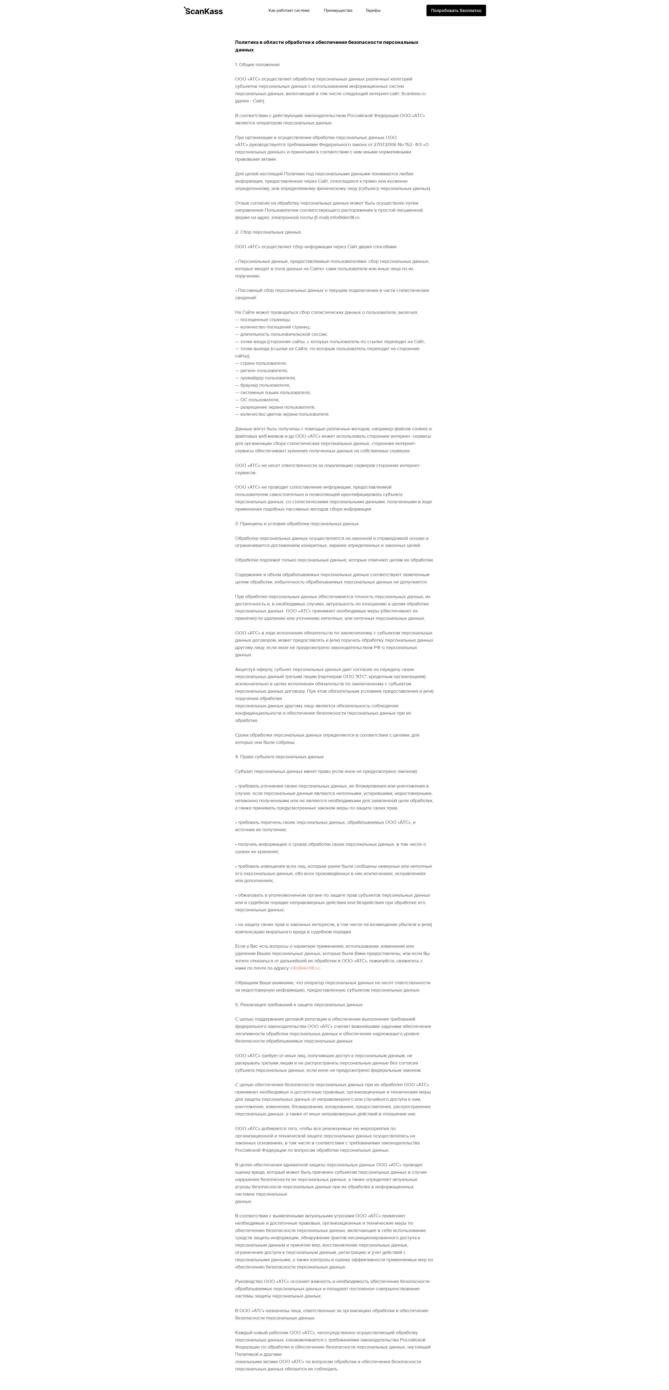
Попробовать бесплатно (456, 10)
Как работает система (289, 10)
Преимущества (338, 10)
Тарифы (373, 10)
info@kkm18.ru (304, 968)
